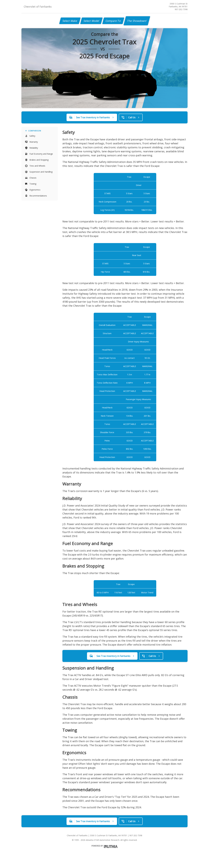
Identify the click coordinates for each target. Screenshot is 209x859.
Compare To (113, 21)
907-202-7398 (181, 9)
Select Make (70, 21)
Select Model (91, 21)
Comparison (34, 131)
